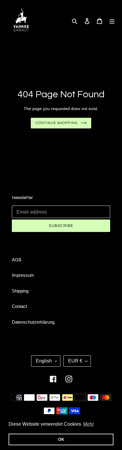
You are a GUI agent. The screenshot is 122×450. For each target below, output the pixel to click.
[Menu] (112, 20)
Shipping (20, 290)
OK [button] (61, 439)
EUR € (75, 360)
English (44, 360)
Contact (19, 306)
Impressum (23, 275)
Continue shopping (57, 123)
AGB (16, 259)
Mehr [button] (88, 424)
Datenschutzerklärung (33, 322)
